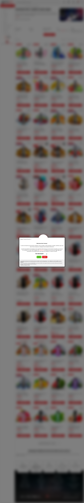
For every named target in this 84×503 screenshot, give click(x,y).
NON (45, 257)
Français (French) (27, 239)
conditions (41, 250)
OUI (39, 257)
